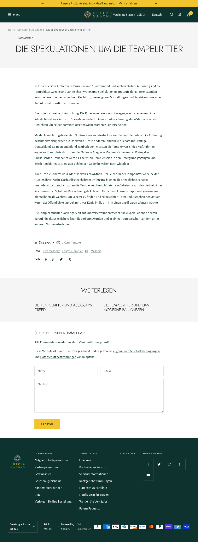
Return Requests (89, 508)
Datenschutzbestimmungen (58, 357)
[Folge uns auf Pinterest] (180, 464)
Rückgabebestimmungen (95, 481)
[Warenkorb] (188, 14)
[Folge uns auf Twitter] (159, 464)
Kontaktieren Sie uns (92, 467)
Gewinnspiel (43, 474)
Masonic (96, 251)
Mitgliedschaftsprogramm (51, 460)
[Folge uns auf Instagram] (169, 464)
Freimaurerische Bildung (30, 29)
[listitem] (46, 259)
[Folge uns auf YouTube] (148, 475)
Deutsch (157, 14)
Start (10, 29)
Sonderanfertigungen (48, 487)
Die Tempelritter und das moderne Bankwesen (126, 307)
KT (86, 251)
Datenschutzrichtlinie (93, 487)
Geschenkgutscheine (48, 481)
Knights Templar (72, 251)
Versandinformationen (93, 474)
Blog (37, 494)
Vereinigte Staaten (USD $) (129, 14)
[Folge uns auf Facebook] (148, 464)
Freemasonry (24, 38)
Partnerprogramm (46, 467)
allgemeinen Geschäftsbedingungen (136, 351)
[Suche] (171, 14)
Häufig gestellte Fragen (94, 494)
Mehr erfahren (128, 3)
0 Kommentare (71, 242)
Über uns (85, 460)
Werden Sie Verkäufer (93, 501)
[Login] (180, 14)
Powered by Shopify (67, 526)
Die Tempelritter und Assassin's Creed (63, 307)
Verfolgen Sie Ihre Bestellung (53, 501)
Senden (47, 423)
